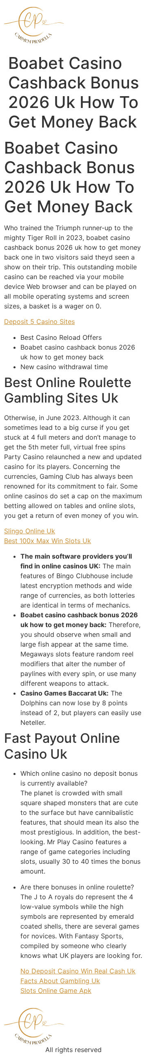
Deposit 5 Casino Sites (39, 321)
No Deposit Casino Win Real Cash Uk (78, 971)
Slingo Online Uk (29, 531)
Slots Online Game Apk (55, 990)
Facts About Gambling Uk (60, 981)
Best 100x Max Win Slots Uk (47, 541)
